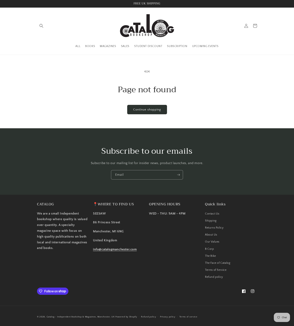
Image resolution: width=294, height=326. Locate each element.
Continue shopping (147, 109)
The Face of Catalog (217, 263)
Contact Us (212, 213)
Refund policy (214, 277)
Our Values (212, 241)
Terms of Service (216, 270)
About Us (211, 234)
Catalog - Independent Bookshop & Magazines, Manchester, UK (81, 317)
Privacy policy (167, 316)
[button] (41, 25)
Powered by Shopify (126, 317)
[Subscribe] (178, 175)
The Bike (210, 256)
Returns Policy (214, 227)
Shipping (211, 220)
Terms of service (188, 316)
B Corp (209, 249)
